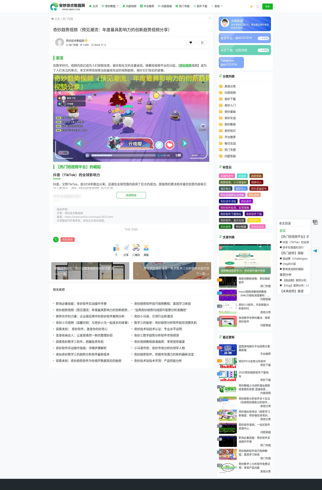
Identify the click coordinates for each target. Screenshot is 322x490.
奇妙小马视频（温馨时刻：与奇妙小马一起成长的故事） (93, 322)
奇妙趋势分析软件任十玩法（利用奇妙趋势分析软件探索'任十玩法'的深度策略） (254, 400)
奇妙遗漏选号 (259, 188)
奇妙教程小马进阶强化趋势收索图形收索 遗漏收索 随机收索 (254, 387)
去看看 (264, 38)
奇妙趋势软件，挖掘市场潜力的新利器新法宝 (164, 354)
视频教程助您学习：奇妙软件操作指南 (243, 270)
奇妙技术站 (257, 226)
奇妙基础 (230, 111)
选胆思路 (256, 175)
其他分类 (230, 86)
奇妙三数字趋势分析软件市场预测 (156, 335)
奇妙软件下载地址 (230, 214)
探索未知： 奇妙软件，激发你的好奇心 (82, 329)
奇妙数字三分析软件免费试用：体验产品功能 (254, 465)
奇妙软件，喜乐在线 (232, 220)
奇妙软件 (254, 220)
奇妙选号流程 (228, 201)
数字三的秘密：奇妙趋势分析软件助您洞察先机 (165, 322)
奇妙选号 (246, 201)
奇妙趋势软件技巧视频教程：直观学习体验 (162, 303)
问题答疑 (230, 156)
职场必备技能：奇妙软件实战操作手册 (81, 303)
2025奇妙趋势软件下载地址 (254, 374)
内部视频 (230, 92)
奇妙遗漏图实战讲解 (232, 194)
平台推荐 (230, 137)
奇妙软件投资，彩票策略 (234, 207)
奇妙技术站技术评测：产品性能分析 (158, 361)
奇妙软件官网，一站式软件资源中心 (254, 426)
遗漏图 (242, 175)
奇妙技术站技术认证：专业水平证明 (158, 329)
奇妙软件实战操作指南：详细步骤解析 (81, 348)
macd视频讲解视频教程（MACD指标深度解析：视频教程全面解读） (254, 293)
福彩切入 (241, 188)
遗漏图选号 (226, 175)
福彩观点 (225, 188)
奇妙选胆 (254, 194)
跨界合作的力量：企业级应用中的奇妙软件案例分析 (90, 316)
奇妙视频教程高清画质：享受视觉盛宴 (159, 342)
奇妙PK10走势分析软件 (252, 361)
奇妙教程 (230, 124)
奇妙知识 (230, 130)
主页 (57, 18)
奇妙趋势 (67, 239)
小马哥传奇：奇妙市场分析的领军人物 (159, 348)
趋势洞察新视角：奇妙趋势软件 (254, 280)
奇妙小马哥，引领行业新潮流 (153, 316)
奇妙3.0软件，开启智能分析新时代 (254, 306)
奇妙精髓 (241, 226)
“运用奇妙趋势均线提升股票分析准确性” (160, 310)
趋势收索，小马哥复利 (233, 182)
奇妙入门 (230, 105)
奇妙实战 (230, 118)
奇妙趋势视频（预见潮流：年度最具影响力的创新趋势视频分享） (93, 310)
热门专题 (68, 18)
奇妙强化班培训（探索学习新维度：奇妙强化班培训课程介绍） (254, 413)
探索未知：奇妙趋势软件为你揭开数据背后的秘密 (88, 361)
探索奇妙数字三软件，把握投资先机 (80, 342)
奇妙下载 (230, 99)
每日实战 (230, 143)
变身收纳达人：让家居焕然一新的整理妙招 (84, 335)
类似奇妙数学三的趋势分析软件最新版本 (83, 354)
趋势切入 (256, 182)
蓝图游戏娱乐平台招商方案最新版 (254, 348)
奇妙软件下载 (254, 214)
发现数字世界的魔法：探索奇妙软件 (254, 319)
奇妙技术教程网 (75, 40)
